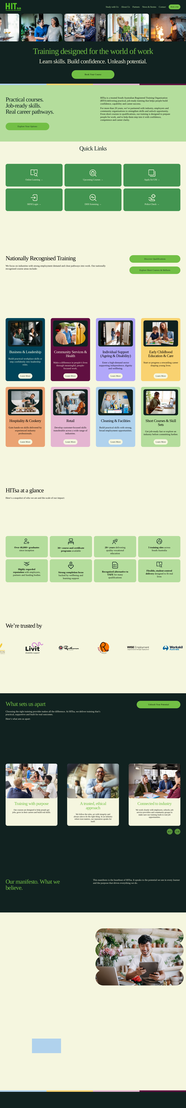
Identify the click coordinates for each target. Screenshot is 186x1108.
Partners (136, 7)
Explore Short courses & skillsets (155, 270)
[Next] (177, 832)
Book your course (93, 74)
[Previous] (170, 832)
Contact (162, 7)
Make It (93, 168)
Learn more (34, 168)
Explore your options (27, 126)
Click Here (34, 193)
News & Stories (149, 7)
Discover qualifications (155, 259)
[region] (93, 28)
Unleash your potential (158, 704)
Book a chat (174, 7)
